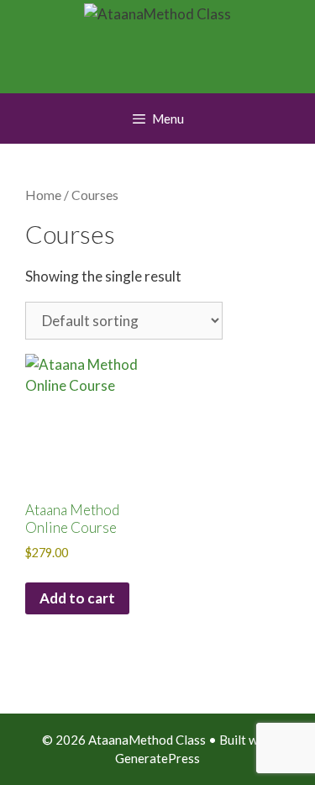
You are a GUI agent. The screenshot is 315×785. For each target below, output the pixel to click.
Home (43, 195)
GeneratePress (157, 758)
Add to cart (77, 598)
